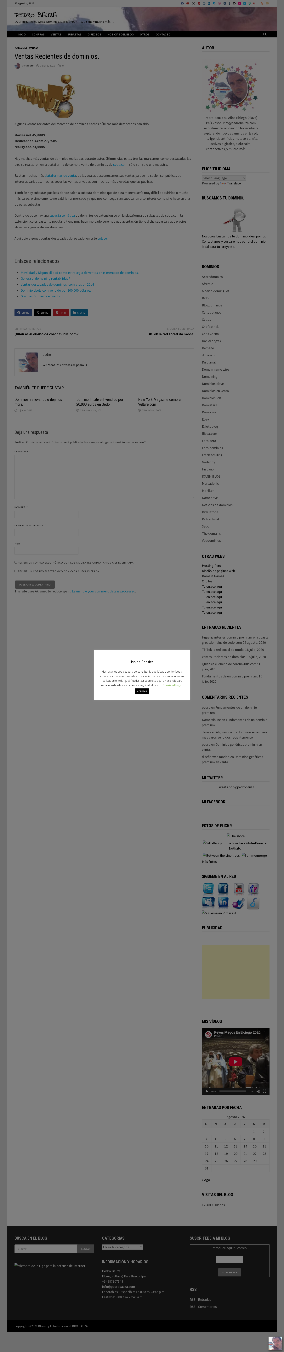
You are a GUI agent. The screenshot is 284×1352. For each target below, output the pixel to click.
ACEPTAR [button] (142, 691)
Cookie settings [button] (172, 685)
